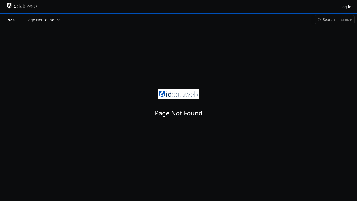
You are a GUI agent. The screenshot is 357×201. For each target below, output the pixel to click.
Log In (346, 6)
